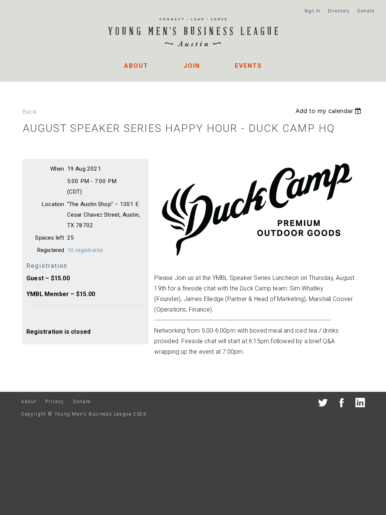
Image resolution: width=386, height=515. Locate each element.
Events (248, 65)
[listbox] (329, 110)
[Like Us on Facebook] (341, 404)
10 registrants (85, 250)
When (57, 168)
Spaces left (49, 237)
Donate (365, 11)
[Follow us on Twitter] (323, 404)
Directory (339, 11)
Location (52, 204)
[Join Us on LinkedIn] (360, 404)
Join (192, 65)
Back (30, 111)
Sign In (312, 11)
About (136, 65)
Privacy (54, 401)
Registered (50, 250)
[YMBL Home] (193, 33)
